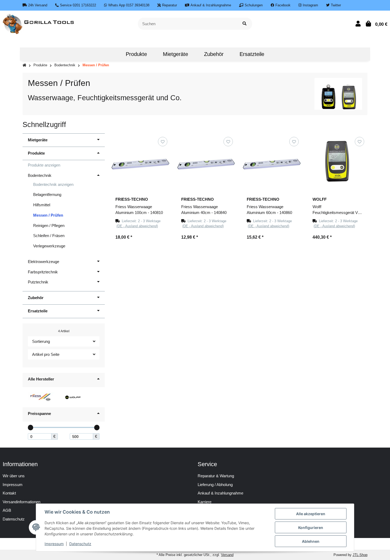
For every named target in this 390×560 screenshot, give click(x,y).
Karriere (204, 502)
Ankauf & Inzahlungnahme (220, 493)
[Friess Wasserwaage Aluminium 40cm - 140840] (206, 164)
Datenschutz (80, 543)
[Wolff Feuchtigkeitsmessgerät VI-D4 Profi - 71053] (337, 164)
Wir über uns (14, 476)
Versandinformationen (21, 502)
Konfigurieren (310, 527)
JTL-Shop (360, 555)
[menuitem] (110, 54)
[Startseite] (24, 65)
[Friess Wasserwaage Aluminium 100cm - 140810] (140, 164)
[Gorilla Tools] (39, 23)
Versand (227, 555)
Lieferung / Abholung (215, 484)
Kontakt (9, 493)
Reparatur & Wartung (216, 476)
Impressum (13, 484)
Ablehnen (310, 541)
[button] (358, 23)
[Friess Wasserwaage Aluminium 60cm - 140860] (271, 164)
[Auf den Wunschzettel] (162, 141)
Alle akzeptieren (310, 513)
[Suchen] (244, 24)
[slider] (30, 427)
